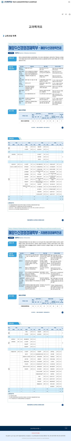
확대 (62, 14)
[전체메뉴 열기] (69, 1)
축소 (66, 14)
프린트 (69, 14)
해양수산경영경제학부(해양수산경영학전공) (19, 2)
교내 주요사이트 (34, 428)
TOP (66, 428)
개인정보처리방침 (35, 433)
